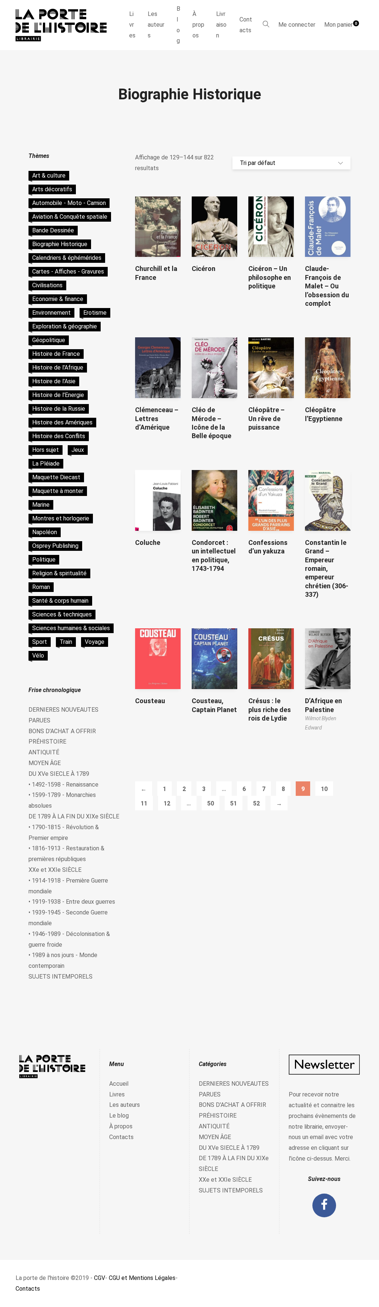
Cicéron (203, 268)
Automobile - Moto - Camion (69, 202)
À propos (198, 24)
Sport (39, 641)
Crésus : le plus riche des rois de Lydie (269, 709)
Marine (41, 504)
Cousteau (150, 701)
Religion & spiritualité (59, 573)
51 (233, 803)
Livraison (221, 24)
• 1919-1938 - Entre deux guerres (71, 901)
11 (144, 803)
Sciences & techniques (62, 614)
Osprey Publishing (55, 545)
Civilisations (47, 285)
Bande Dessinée (53, 230)
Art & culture (49, 175)
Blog (178, 24)
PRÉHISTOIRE (47, 741)
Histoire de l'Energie (58, 394)
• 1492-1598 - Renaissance (63, 784)
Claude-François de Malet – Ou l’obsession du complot (327, 286)
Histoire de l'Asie (54, 381)
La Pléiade (46, 463)
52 (256, 803)
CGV (99, 1277)
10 (324, 789)
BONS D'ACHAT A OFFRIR (62, 731)
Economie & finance (57, 298)
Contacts (245, 25)
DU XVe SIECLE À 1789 (58, 773)
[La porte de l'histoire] (65, 25)
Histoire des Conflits (58, 436)
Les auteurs (156, 24)
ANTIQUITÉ (43, 752)
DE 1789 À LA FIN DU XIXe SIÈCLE (73, 816)
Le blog (119, 1115)
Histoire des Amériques (62, 422)
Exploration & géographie (64, 326)
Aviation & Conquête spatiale (69, 216)
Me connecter (296, 24)
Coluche (147, 542)
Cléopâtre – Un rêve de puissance (266, 418)
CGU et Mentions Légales (142, 1277)
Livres (132, 24)
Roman (41, 586)
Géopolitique (48, 340)
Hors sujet (45, 449)
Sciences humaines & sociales (71, 628)
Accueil (118, 1083)
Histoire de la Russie (58, 408)
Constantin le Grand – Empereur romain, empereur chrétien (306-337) (326, 568)
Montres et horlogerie (60, 518)
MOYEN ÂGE (44, 763)
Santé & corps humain (60, 600)
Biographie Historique (59, 244)
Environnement (51, 312)
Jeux (77, 449)
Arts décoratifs (52, 189)
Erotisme (95, 312)
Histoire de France (56, 353)
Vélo (38, 655)
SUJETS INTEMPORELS (60, 976)
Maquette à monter (57, 490)
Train (66, 641)
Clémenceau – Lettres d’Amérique (156, 418)
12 (167, 803)
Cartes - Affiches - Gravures (68, 271)
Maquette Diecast (56, 477)
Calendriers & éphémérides (66, 257)
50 (210, 803)
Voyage (94, 641)
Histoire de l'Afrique (57, 367)
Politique (44, 559)
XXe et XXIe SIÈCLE (54, 869)
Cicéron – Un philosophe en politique (269, 277)
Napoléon (44, 532)
